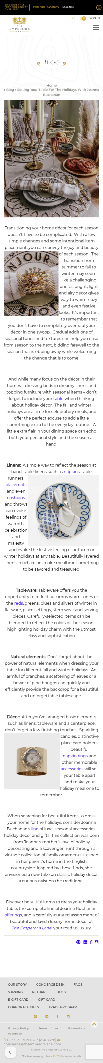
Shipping (15, 992)
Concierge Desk (50, 984)
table (58, 398)
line (34, 829)
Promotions (77, 1028)
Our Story (17, 984)
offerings (13, 915)
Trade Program (62, 1007)
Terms (56, 1056)
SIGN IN (94, 18)
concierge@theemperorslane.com (32, 1044)
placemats (16, 484)
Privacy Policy (18, 1028)
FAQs (78, 984)
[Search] (73, 18)
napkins (72, 471)
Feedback (15, 1033)
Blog (10, 90)
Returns (39, 992)
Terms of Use (48, 1028)
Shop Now (68, 7)
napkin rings (75, 756)
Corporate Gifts (23, 1007)
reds (18, 603)
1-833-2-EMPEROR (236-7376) (31, 1040)
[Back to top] (94, 1024)
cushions (16, 497)
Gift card (46, 999)
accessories (72, 769)
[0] (81, 18)
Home (51, 85)
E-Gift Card (18, 999)
